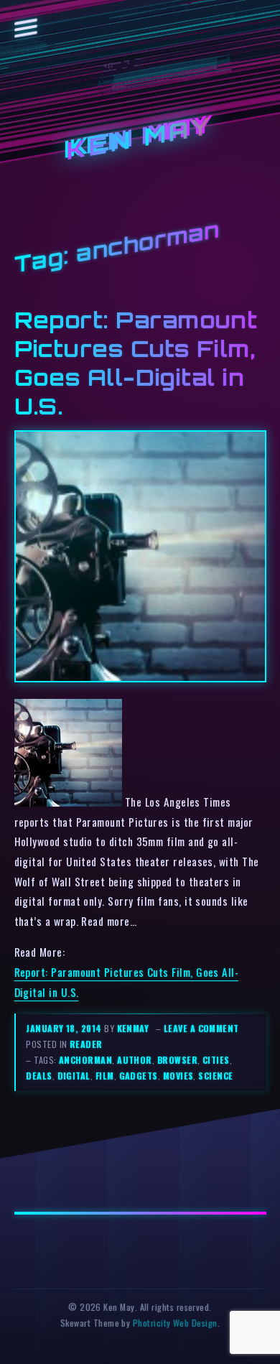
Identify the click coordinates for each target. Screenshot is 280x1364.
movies (178, 1075)
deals (39, 1075)
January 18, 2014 (65, 1028)
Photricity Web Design (175, 1323)
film (104, 1075)
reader (86, 1044)
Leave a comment (201, 1028)
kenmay (133, 1028)
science (215, 1075)
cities (216, 1060)
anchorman (85, 1060)
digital (73, 1075)
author (134, 1060)
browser (177, 1060)
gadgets (138, 1075)
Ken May (140, 138)
